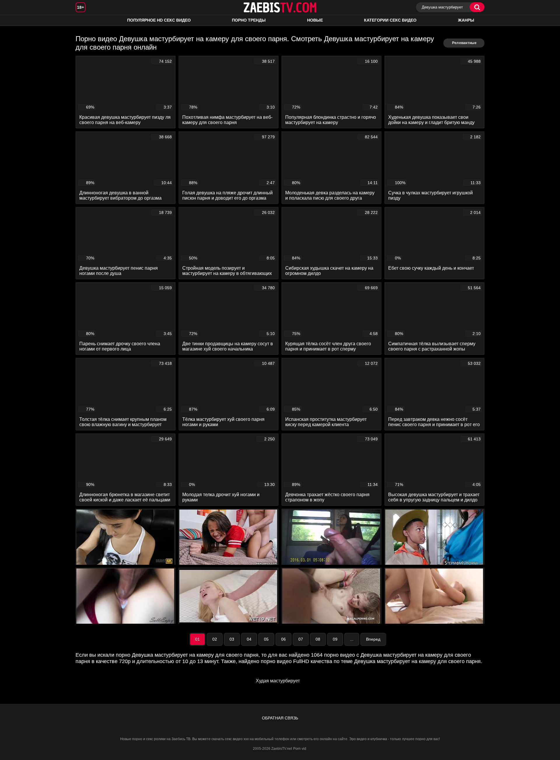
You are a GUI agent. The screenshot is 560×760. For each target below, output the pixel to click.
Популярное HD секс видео (159, 20)
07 (300, 639)
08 (318, 639)
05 (266, 639)
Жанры (466, 20)
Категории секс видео (390, 20)
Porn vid (299, 749)
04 (249, 639)
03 (232, 639)
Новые (315, 20)
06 (283, 639)
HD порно (86, 20)
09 (335, 639)
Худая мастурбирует (278, 680)
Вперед (373, 639)
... (352, 639)
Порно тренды (249, 20)
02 (214, 639)
